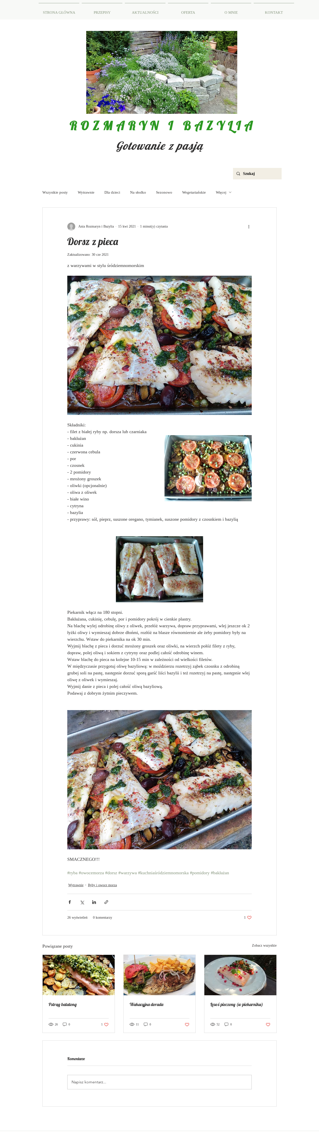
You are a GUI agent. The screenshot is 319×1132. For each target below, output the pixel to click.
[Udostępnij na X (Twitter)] (82, 902)
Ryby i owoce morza (102, 885)
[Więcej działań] (249, 227)
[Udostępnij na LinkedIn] (94, 902)
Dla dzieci (112, 192)
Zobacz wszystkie (264, 945)
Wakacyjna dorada (146, 1004)
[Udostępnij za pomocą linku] (106, 902)
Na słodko (138, 192)
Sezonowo (164, 192)
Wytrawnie (86, 192)
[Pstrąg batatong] (79, 975)
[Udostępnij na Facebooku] (69, 902)
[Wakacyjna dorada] (160, 975)
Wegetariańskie (194, 192)
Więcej (221, 192)
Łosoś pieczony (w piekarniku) (236, 1004)
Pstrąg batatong (63, 1004)
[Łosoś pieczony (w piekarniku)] (240, 975)
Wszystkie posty (55, 192)
